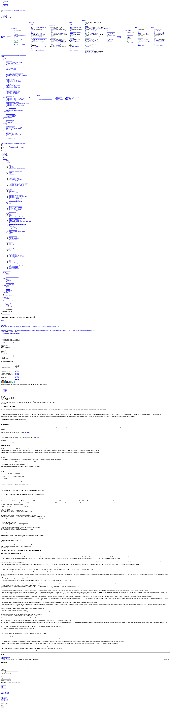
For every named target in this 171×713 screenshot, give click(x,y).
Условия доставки (5, 692)
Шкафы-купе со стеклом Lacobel (17, 330)
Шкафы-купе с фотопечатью (49, 330)
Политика (3, 687)
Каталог (8, 161)
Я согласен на (13, 678)
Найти (2, 706)
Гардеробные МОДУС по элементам (19, 183)
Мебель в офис (12, 244)
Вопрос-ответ (4, 697)
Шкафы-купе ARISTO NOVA (63, 330)
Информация (3, 688)
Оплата (36, 437)
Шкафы (10, 215)
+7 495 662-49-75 (4, 14)
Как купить (8, 280)
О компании (8, 287)
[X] (7, 382)
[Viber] (9, 382)
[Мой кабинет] (1, 141)
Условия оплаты (4, 691)
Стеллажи (13, 227)
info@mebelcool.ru (6, 314)
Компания (3, 683)
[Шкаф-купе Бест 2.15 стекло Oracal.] (12, 333)
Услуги (7, 274)
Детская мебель (12, 234)
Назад (7, 160)
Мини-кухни (11, 166)
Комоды (10, 251)
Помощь (2, 689)
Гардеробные (12, 174)
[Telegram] (14, 382)
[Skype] (12, 382)
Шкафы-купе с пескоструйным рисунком (34, 330)
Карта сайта (3, 698)
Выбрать (17, 371)
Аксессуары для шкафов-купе (88, 330)
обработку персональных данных (16, 678)
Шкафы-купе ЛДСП (5, 330)
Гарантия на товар (5, 693)
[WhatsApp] (10, 382)
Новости (2, 686)
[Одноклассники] (3, 382)
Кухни (10, 261)
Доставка (27, 432)
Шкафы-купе (11, 191)
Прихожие (11, 204)
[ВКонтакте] (1, 382)
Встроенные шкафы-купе (75, 330)
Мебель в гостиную (42, 326)
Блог (2, 695)
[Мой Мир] (5, 382)
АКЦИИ (2, 326)
